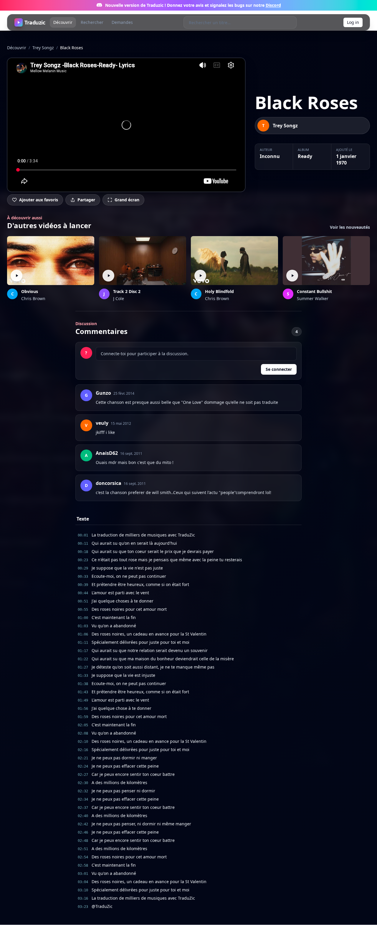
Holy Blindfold (219, 291)
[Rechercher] (290, 22)
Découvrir (62, 22)
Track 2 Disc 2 (126, 291)
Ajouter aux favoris (38, 200)
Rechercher (92, 22)
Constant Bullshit (314, 291)
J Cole (118, 298)
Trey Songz (43, 47)
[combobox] (234, 22)
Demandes (122, 22)
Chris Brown (33, 298)
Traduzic (34, 22)
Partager (86, 200)
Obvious (29, 291)
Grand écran (127, 200)
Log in (353, 22)
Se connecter (279, 369)
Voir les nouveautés (350, 227)
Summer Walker (312, 298)
